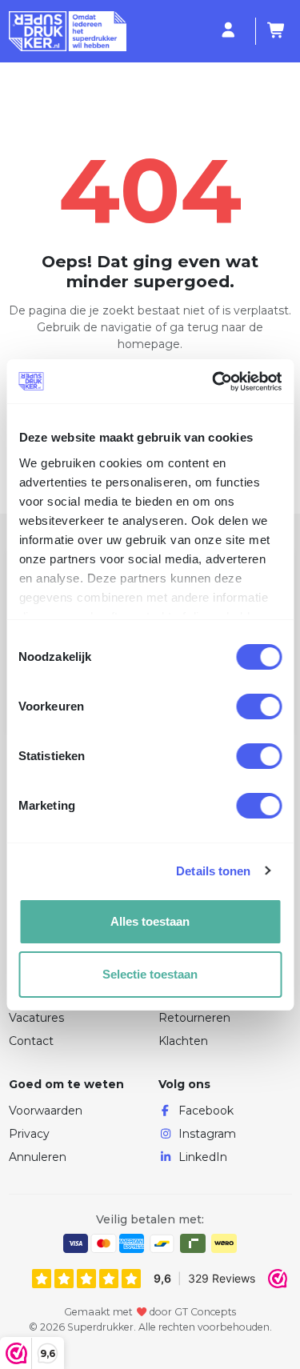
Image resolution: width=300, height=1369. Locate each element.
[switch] (259, 706)
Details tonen (213, 871)
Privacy (29, 1134)
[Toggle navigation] (208, 31)
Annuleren (37, 1157)
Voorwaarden (45, 1110)
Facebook (206, 1110)
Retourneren (194, 1018)
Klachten (183, 1041)
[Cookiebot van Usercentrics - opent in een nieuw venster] (214, 381)
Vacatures (36, 1018)
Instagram (207, 1134)
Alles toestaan (150, 921)
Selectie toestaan (150, 974)
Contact (31, 1041)
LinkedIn (202, 1157)
